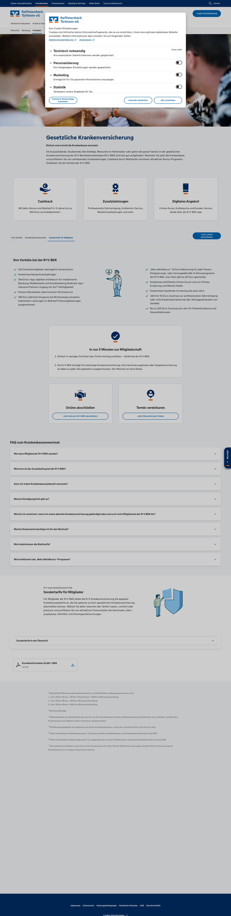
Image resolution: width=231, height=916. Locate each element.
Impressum (85, 39)
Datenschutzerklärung (61, 39)
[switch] (179, 62)
